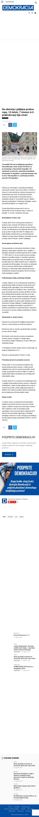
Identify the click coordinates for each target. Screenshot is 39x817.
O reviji (10, 807)
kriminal (10, 516)
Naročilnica (20, 811)
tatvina (21, 516)
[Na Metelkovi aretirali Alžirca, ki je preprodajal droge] (7, 797)
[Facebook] (29, 13)
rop (16, 516)
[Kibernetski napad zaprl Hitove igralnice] (7, 787)
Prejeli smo (17, 664)
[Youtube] (35, 13)
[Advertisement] (19, 60)
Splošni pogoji (26, 807)
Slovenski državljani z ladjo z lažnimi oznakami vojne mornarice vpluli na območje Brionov (24, 776)
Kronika (5, 118)
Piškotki (23, 809)
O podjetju (17, 807)
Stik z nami (30, 809)
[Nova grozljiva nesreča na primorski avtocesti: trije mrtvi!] (7, 658)
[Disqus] (19, 547)
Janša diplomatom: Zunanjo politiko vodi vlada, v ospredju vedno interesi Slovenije (24, 648)
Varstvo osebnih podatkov (11, 809)
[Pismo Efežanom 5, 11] (7, 637)
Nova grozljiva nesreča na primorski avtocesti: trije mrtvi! (24, 657)
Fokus (15, 644)
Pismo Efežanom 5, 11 (22, 635)
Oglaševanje (11, 811)
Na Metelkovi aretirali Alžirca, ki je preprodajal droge (25, 797)
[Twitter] (32, 13)
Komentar (16, 633)
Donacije (28, 811)
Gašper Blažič (17, 651)
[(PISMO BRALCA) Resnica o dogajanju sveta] (7, 668)
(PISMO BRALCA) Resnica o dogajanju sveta (23, 667)
